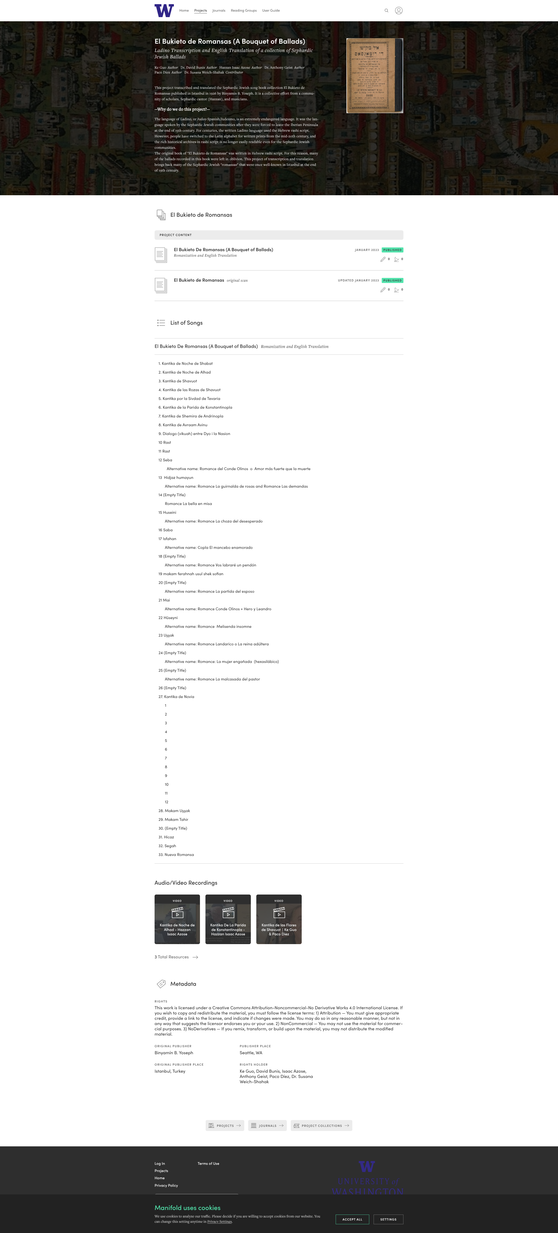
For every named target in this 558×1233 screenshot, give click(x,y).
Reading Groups (244, 10)
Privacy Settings (219, 1221)
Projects (200, 10)
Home (184, 10)
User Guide (271, 10)
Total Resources (172, 957)
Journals (218, 10)
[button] (160, 1163)
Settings (388, 1219)
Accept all (352, 1219)
